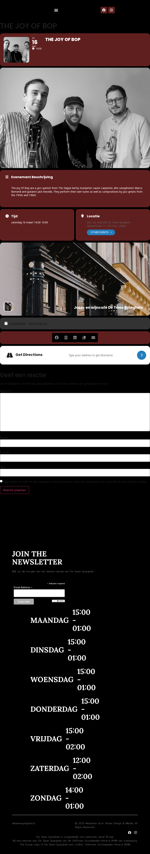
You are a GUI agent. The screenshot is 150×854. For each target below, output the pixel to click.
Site (2, 467)
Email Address (23, 587)
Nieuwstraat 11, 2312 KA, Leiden (106, 226)
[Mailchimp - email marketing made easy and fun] (58, 601)
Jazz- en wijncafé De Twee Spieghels (108, 222)
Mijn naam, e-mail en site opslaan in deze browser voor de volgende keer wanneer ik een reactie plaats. (75, 481)
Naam (4, 437)
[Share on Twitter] (65, 337)
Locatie (93, 216)
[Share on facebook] (56, 337)
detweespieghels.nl (23, 823)
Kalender (18, 324)
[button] (56, 10)
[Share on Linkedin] (75, 337)
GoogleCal (38, 324)
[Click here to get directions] (141, 355)
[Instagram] (111, 10)
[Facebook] (104, 10)
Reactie (6, 390)
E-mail (4, 452)
